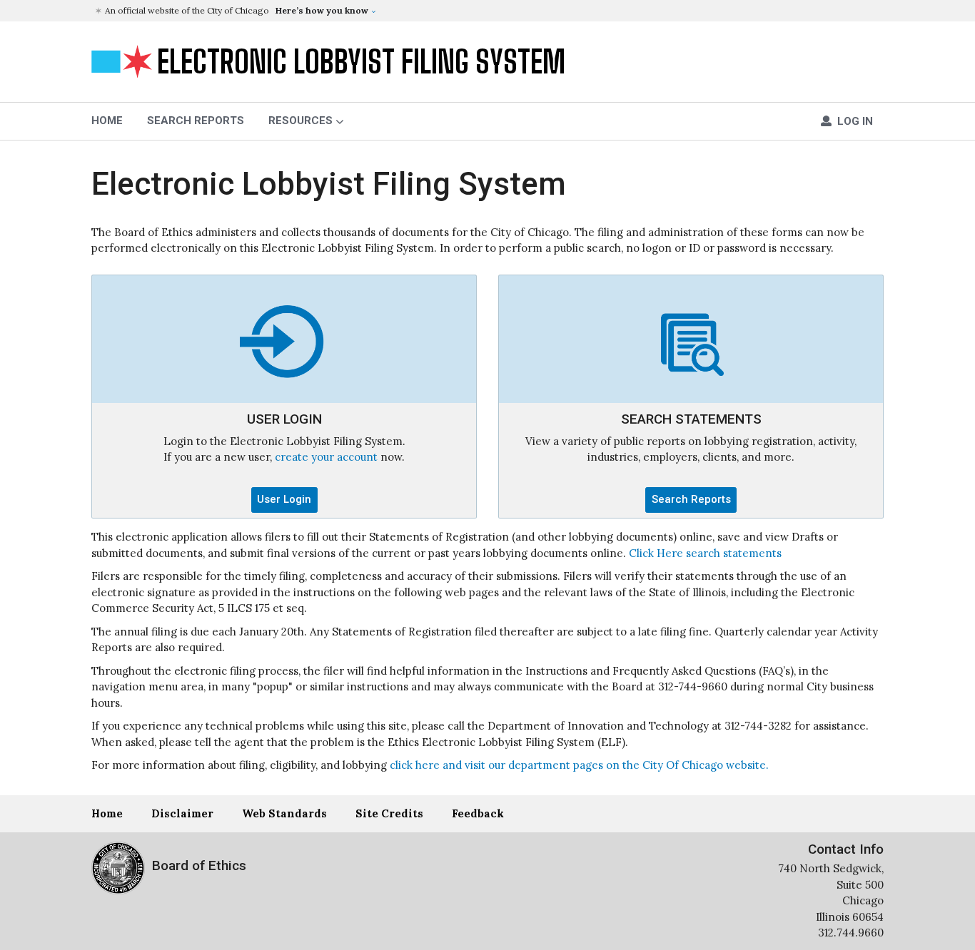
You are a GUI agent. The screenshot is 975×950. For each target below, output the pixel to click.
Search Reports (195, 120)
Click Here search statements (705, 553)
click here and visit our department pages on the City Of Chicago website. (579, 765)
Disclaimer (182, 813)
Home (107, 813)
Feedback (478, 813)
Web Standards (284, 813)
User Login (284, 499)
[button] (489, 11)
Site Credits (389, 813)
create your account (326, 457)
